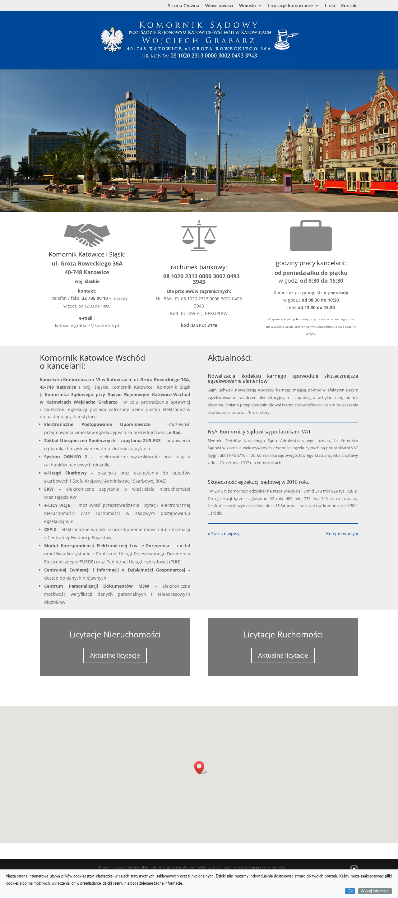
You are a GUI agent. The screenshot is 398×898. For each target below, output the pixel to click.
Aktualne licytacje (115, 655)
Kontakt (349, 5)
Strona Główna (183, 5)
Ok (350, 891)
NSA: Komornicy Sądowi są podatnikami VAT (259, 431)
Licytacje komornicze (290, 5)
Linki (330, 5)
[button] (201, 767)
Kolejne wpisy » (342, 533)
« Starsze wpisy (223, 533)
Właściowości (219, 5)
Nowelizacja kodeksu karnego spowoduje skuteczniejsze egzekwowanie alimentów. (283, 378)
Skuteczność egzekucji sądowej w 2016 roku (259, 482)
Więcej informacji (375, 891)
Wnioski (247, 5)
